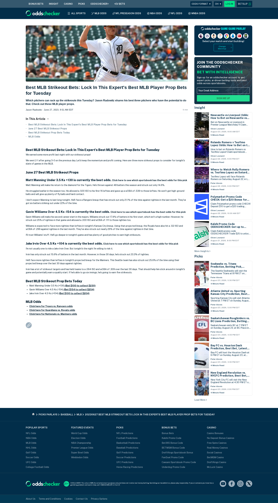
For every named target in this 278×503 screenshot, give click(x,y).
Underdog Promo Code (173, 467)
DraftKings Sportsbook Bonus (177, 452)
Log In (229, 4)
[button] (244, 4)
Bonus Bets (168, 433)
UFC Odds (31, 462)
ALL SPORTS (78, 13)
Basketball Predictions (128, 443)
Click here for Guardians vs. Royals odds (52, 310)
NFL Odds (31, 433)
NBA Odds (31, 438)
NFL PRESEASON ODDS (128, 13)
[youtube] (223, 483)
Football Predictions (127, 438)
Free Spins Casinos (217, 443)
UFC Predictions (124, 462)
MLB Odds (34, 136)
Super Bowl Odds (80, 452)
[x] (249, 483)
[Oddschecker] (43, 484)
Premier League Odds (82, 447)
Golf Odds (31, 452)
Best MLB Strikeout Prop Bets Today (49, 132)
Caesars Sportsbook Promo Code (179, 462)
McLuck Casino (215, 467)
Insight (199, 108)
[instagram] (240, 483)
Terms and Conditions (50, 499)
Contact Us (82, 499)
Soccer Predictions (126, 457)
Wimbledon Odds (79, 457)
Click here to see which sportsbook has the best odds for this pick (149, 180)
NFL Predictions (124, 433)
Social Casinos (214, 452)
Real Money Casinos (217, 447)
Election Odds (78, 438)
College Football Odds (37, 467)
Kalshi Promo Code (171, 438)
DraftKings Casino (216, 462)
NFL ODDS (176, 13)
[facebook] (231, 483)
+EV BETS (119, 4)
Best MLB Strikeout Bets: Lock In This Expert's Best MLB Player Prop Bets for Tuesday (77, 124)
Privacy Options (99, 499)
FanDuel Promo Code (173, 457)
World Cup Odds (79, 433)
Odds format (201, 4)
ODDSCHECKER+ (99, 4)
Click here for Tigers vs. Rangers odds (51, 306)
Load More (199, 400)
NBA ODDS (156, 13)
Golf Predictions (124, 452)
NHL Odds (31, 447)
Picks (198, 256)
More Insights (201, 251)
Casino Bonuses (215, 433)
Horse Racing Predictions (129, 467)
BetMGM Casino (215, 457)
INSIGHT (53, 4)
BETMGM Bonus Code (173, 447)
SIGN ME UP (223, 98)
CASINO (68, 4)
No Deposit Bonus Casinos (220, 438)
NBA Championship (81, 443)
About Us (30, 499)
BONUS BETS (36, 4)
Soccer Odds (32, 457)
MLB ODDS (101, 13)
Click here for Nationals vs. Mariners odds (53, 314)
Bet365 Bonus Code (172, 443)
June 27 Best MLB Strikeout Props (47, 128)
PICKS (81, 4)
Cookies (68, 499)
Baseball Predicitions (127, 447)
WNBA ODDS (198, 13)
